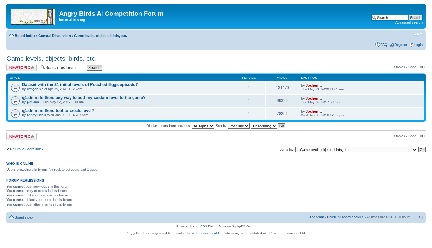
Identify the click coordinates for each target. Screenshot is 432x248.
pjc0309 (33, 102)
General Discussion (54, 36)
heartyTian (35, 115)
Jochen (312, 85)
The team (316, 217)
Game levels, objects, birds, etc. (100, 36)
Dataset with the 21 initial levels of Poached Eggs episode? (80, 84)
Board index (25, 36)
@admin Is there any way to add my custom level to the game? (83, 97)
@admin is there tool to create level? (58, 110)
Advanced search (409, 22)
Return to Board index (27, 149)
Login (418, 44)
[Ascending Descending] (268, 125)
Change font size (418, 34)
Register (400, 44)
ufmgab (32, 89)
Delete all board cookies (345, 217)
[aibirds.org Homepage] (33, 15)
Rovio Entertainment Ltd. (205, 233)
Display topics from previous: (169, 125)
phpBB (200, 226)
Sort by (222, 125)
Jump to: (286, 149)
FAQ (383, 44)
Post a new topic (19, 65)
